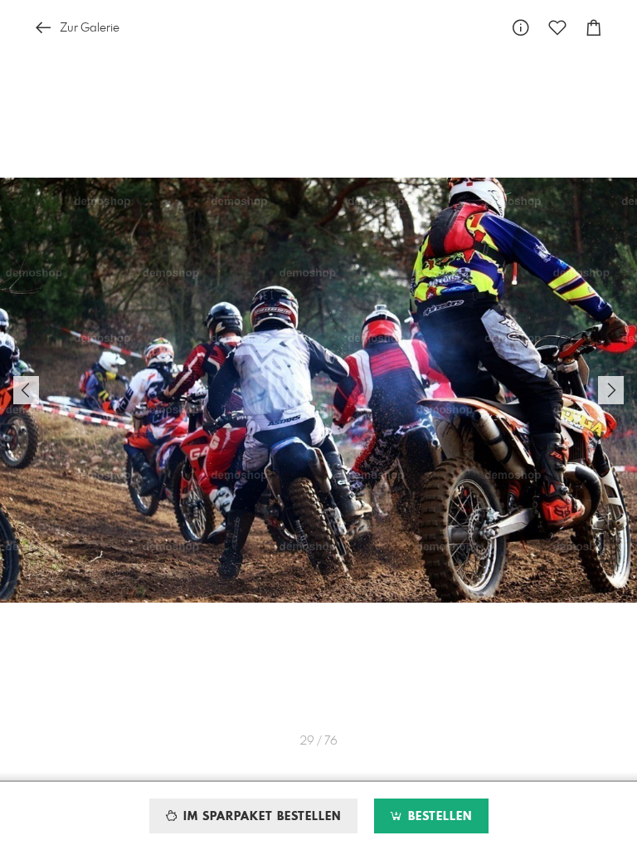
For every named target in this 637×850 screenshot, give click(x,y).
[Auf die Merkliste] (557, 28)
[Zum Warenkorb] (594, 28)
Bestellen (438, 817)
